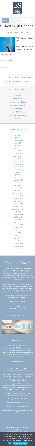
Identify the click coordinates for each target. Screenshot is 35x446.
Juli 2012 (17, 249)
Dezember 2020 (17, 196)
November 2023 (17, 167)
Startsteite (17, 95)
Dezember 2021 (17, 188)
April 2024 (17, 156)
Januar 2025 (17, 151)
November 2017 (17, 227)
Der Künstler (17, 99)
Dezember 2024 (17, 153)
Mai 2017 (17, 235)
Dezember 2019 (17, 204)
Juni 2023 (17, 169)
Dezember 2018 (17, 214)
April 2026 (17, 138)
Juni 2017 (17, 233)
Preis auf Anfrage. (6, 60)
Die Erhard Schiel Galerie (17, 115)
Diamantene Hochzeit (13, 406)
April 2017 (17, 238)
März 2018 (17, 222)
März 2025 (17, 148)
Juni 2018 (17, 220)
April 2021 (17, 190)
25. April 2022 (12, 32)
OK (9, 443)
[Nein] (33, 439)
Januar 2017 (17, 241)
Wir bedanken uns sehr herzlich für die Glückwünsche (17, 394)
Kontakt (17, 119)
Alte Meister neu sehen (17, 105)
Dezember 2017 (17, 225)
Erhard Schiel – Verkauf (17, 112)
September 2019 (17, 209)
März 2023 (17, 177)
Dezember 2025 (17, 140)
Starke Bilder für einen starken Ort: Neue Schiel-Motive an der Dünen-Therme (17, 375)
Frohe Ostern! (13, 380)
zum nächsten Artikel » (21, 77)
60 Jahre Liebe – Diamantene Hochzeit (14, 410)
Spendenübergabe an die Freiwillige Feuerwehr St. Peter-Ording (17, 388)
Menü (5, 20)
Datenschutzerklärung (20, 443)
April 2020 (17, 201)
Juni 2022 (17, 182)
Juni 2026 (17, 135)
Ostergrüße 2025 (13, 399)
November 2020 (17, 198)
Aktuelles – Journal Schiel (17, 102)
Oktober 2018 (17, 217)
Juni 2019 (17, 212)
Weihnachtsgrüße (11, 384)
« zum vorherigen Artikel (15, 81)
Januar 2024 (17, 161)
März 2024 (17, 159)
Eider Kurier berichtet (13, 402)
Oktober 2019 (17, 206)
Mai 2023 (17, 172)
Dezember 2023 (17, 164)
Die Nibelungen (17, 109)
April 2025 (17, 145)
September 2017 (17, 230)
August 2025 (17, 143)
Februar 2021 (17, 193)
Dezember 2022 (17, 180)
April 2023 (17, 175)
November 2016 (17, 246)
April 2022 (17, 185)
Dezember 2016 (17, 243)
